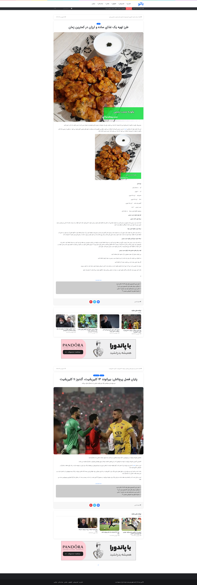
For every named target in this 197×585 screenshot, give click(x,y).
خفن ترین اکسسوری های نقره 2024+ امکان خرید (128, 284)
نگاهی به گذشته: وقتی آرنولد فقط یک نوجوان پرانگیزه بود (113, 8)
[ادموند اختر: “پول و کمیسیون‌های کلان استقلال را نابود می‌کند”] (109, 321)
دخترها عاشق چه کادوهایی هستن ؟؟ (131, 291)
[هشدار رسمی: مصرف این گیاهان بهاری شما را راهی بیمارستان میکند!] (87, 321)
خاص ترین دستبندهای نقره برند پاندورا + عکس (128, 289)
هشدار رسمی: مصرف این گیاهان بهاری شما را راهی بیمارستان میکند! (87, 330)
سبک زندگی (100, 4)
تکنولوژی (114, 4)
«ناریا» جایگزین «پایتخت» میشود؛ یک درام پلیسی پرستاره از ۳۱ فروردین (66, 329)
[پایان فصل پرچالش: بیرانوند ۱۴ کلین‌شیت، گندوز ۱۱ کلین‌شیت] (131, 321)
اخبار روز (129, 4)
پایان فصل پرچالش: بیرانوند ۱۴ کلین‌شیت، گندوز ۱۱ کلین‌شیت (132, 331)
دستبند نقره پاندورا (98, 280)
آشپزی (130, 17)
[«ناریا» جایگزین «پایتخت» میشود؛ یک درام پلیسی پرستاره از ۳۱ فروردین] (65, 320)
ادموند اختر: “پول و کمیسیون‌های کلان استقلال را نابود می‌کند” (111, 330)
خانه (140, 17)
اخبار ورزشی (121, 4)
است (125, 129)
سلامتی (107, 4)
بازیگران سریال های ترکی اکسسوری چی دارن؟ (128, 286)
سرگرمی (93, 4)
